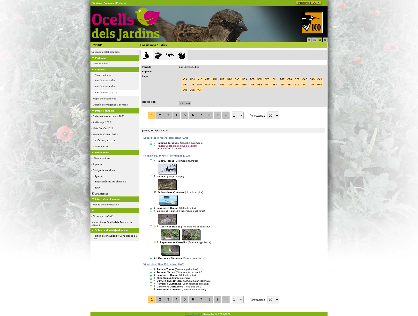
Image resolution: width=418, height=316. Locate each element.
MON (199, 84)
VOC (192, 90)
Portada (97, 45)
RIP (267, 84)
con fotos (185, 103)
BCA (244, 79)
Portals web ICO (307, 2)
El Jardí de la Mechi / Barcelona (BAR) (165, 137)
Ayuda (98, 176)
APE (207, 79)
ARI (215, 79)
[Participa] (121, 3)
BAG (229, 79)
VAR (185, 90)
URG (319, 84)
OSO (214, 84)
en (314, 40)
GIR (185, 84)
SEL (290, 84)
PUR (252, 84)
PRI (237, 84)
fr (309, 40)
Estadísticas (101, 193)
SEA (275, 84)
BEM (259, 79)
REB (259, 84)
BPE (282, 79)
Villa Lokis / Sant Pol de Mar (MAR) (163, 264)
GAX (319, 79)
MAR (192, 84)
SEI (282, 84)
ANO (199, 79)
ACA (184, 79)
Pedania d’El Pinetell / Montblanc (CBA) (166, 155)
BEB (252, 79)
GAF (304, 79)
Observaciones (102, 75)
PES (222, 84)
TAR (312, 84)
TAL (305, 84)
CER (297, 79)
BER (267, 79)
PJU (230, 84)
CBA (289, 79)
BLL (275, 79)
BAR (237, 79)
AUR (222, 79)
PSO (244, 84)
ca (325, 40)
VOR (199, 90)
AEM (192, 79)
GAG (312, 79)
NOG (207, 84)
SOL (297, 84)
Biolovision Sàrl (193, 314)
